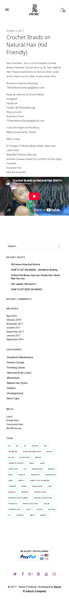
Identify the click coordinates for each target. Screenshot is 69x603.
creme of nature (16, 463)
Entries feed (12, 420)
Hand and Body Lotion (19, 372)
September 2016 (15, 339)
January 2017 (13, 335)
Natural (25, 492)
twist (32, 515)
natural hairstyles (43, 498)
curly (42, 463)
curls (31, 463)
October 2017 (13, 327)
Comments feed (14, 424)
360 (45, 446)
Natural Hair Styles (17, 383)
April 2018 (11, 316)
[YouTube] (46, 574)
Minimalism (13, 377)
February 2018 (13, 320)
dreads (51, 469)
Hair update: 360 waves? (23, 284)
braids (38, 457)
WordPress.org (13, 428)
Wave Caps (13, 398)
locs (50, 486)
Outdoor (11, 388)
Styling (52, 509)
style (28, 509)
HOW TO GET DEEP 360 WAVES (26, 289)
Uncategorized (15, 393)
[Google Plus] (30, 574)
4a (10, 446)
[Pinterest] (38, 574)
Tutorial (20, 515)
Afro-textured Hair (32, 451)
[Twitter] (14, 574)
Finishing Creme (16, 367)
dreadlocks (37, 469)
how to (21, 480)
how (10, 480)
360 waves (13, 451)
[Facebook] (22, 574)
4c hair (35, 446)
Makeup (12, 492)
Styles (40, 509)
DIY (25, 469)
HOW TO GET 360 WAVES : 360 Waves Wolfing (34, 270)
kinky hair (37, 486)
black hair (25, 457)
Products (13, 504)
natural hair (40, 492)
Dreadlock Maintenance (20, 357)
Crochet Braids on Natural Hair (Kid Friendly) (28, 44)
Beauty (49, 451)
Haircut (21, 475)
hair (11, 475)
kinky (24, 486)
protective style (30, 504)
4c (25, 446)
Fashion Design (15, 362)
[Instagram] (54, 574)
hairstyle (35, 475)
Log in (9, 416)
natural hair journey (18, 498)
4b (17, 446)
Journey (12, 486)
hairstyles (51, 475)
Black (11, 457)
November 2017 (14, 324)
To (10, 515)
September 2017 (15, 331)
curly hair (13, 469)
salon (46, 504)
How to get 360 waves (40, 480)
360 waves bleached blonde (25, 264)
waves (43, 515)
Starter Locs (14, 509)
